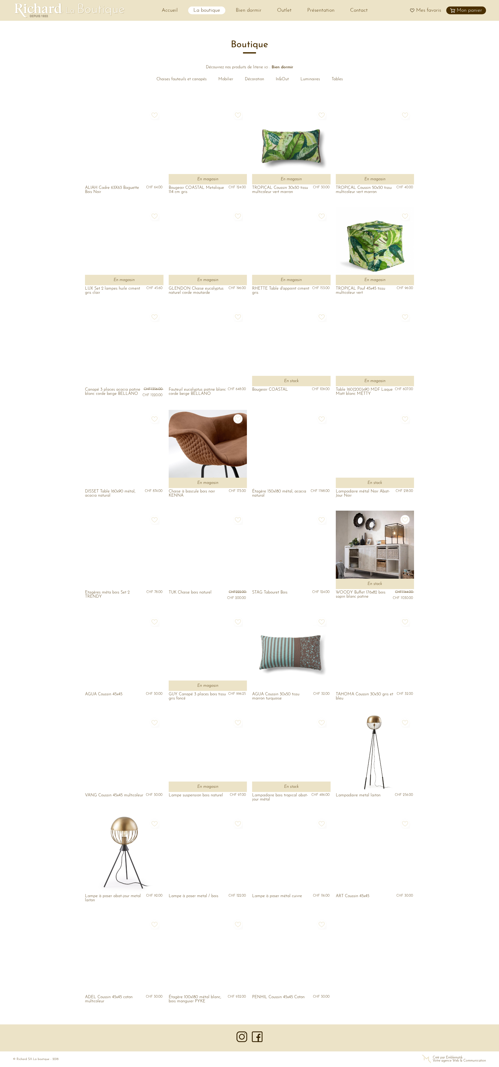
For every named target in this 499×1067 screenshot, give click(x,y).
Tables (337, 79)
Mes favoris (428, 10)
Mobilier (225, 79)
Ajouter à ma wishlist (154, 115)
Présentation (320, 10)
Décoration (254, 79)
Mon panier (469, 10)
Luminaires (310, 79)
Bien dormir (248, 10)
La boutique (206, 10)
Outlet (284, 10)
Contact (359, 10)
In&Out (282, 79)
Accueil (170, 10)
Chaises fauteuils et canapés (181, 79)
